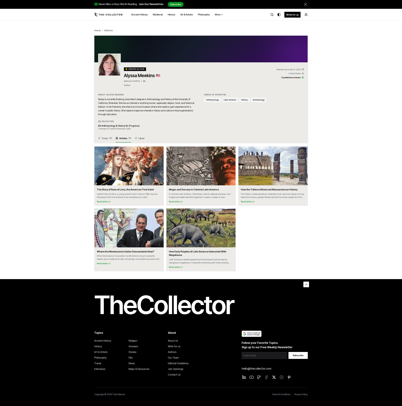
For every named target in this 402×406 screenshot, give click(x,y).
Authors (108, 30)
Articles (125, 138)
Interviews (99, 369)
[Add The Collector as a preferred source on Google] (251, 334)
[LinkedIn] (144, 81)
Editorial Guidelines (178, 363)
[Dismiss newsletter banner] (305, 4)
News (132, 363)
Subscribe (175, 4)
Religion (133, 340)
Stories (132, 352)
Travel (97, 363)
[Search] (272, 14)
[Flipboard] (258, 377)
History (98, 346)
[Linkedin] (244, 377)
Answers (133, 346)
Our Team (173, 357)
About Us (173, 340)
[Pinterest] (289, 377)
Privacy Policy (301, 394)
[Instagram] (281, 377)
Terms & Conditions (281, 394)
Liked (141, 138)
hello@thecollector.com (256, 368)
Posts (107, 138)
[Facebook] (266, 377)
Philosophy (100, 357)
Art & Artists (100, 352)
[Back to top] (306, 284)
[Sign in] (306, 14)
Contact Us (174, 374)
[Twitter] (274, 377)
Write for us (292, 14)
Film (131, 357)
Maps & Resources (139, 369)
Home (97, 30)
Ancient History (102, 340)
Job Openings (175, 369)
